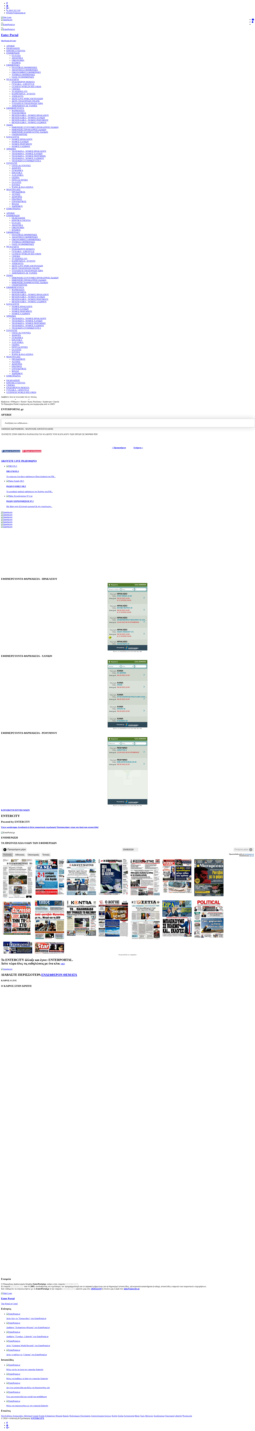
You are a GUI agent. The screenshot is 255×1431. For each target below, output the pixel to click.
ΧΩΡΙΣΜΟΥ (17, 206)
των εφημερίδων (132, 954)
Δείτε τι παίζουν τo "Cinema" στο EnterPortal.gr (26, 1354)
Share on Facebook (12, 451)
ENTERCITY (71, 1284)
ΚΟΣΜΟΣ (16, 63)
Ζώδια (120, 1416)
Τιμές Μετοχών (146, 1416)
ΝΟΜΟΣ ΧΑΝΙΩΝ (20, 142)
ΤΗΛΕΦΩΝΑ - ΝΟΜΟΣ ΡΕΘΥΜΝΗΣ (29, 156)
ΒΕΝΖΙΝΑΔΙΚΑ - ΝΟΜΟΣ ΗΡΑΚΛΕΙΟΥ (30, 115)
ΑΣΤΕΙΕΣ (16, 194)
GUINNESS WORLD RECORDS (21, 392)
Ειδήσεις (9, 1416)
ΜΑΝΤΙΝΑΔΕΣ (13, 189)
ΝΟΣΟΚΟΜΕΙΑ (19, 113)
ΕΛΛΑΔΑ (16, 55)
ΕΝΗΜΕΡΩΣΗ (13, 53)
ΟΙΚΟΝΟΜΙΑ (18, 60)
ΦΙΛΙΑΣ (15, 204)
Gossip (35, 1416)
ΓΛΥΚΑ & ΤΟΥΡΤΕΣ (21, 165)
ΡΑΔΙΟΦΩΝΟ (19, 461)
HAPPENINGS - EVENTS (23, 94)
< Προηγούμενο (119, 448)
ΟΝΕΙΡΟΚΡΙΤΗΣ (19, 134)
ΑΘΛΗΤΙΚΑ (17, 58)
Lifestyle (178, 1416)
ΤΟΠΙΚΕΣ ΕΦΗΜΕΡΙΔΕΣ (23, 75)
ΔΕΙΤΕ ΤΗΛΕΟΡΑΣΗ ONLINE (26, 101)
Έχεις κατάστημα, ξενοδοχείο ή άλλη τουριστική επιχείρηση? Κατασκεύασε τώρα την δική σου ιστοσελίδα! (50, 827)
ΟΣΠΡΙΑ (16, 177)
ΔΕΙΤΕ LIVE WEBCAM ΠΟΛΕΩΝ (27, 98)
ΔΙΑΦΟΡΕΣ (17, 197)
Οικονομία (169, 1416)
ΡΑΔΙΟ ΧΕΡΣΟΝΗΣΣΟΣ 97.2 (20, 501)
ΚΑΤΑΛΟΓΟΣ (12, 137)
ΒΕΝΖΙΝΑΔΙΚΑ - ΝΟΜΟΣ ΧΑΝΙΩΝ (28, 118)
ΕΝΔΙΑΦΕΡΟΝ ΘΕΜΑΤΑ (23, 82)
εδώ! (63, 964)
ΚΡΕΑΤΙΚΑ (17, 173)
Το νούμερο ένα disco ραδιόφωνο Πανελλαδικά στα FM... (31, 476)
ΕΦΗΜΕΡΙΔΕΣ (13, 65)
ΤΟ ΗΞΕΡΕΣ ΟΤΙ (19, 91)
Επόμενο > (138, 448)
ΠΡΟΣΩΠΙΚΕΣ (18, 192)
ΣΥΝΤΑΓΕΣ (11, 163)
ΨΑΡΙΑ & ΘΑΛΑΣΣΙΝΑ (22, 187)
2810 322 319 (14, 10)
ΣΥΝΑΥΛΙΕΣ (22, 399)
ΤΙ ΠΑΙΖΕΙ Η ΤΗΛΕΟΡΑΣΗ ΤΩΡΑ (27, 103)
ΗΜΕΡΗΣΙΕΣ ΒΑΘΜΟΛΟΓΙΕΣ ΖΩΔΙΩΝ (30, 132)
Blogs (137, 1416)
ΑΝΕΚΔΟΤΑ (18, 96)
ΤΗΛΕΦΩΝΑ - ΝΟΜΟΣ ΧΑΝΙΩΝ (27, 153)
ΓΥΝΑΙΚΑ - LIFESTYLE (23, 84)
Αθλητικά (28, 1416)
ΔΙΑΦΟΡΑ (16, 168)
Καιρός (66, 1416)
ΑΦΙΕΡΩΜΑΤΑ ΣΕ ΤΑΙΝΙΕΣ (24, 106)
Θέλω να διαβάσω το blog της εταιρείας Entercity (27, 1378)
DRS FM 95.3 (12, 471)
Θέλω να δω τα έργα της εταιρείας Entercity (24, 1369)
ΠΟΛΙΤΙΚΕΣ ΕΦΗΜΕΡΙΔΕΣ (24, 67)
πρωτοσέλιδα (123, 954)
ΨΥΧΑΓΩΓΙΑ (12, 79)
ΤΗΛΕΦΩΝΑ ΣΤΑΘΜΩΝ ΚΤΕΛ (26, 161)
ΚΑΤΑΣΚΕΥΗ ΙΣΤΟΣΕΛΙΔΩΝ (15, 810)
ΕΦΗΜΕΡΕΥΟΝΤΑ (15, 108)
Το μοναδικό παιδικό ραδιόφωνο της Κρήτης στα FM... (29, 491)
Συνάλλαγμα (159, 1416)
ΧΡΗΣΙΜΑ (11, 149)
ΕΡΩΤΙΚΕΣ (17, 199)
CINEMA (16, 89)
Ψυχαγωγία (187, 1416)
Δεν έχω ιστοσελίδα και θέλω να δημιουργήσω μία (28, 1387)
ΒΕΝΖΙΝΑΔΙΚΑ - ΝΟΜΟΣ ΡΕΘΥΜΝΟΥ (30, 120)
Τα (119, 954)
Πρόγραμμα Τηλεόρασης (80, 1416)
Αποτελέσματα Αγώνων (101, 1416)
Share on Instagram (33, 451)
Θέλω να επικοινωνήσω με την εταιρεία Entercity (27, 1406)
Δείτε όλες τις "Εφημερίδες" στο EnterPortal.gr (26, 1318)
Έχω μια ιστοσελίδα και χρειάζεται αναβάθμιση (26, 1397)
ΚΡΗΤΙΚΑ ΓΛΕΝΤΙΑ (15, 51)
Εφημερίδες (18, 1416)
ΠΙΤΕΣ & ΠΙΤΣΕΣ (20, 180)
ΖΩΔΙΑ (9, 125)
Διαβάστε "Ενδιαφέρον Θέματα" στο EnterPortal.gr (28, 1327)
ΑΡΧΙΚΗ (10, 46)
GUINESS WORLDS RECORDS (26, 86)
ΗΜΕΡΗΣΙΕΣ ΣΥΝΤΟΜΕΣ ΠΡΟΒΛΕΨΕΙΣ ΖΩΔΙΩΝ (35, 127)
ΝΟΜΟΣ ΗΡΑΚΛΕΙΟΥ (22, 139)
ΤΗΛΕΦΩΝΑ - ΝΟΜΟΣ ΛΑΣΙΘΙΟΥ (28, 158)
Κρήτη (114, 1416)
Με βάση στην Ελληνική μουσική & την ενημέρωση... (29, 506)
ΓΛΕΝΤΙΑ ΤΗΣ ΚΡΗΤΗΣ (41, 399)
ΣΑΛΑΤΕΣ (16, 182)
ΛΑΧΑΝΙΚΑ (18, 175)
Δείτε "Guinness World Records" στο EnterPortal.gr (28, 1345)
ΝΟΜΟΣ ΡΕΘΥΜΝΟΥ (22, 144)
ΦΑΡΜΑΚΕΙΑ (18, 110)
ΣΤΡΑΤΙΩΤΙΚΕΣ (19, 201)
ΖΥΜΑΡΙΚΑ (17, 170)
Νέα (3, 1416)
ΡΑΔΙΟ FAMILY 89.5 (16, 486)
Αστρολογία (129, 1416)
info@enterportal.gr (17, 13)
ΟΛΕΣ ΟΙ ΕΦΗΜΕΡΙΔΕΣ (23, 77)
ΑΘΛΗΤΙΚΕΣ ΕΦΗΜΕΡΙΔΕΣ (25, 70)
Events (41, 1416)
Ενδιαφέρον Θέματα (53, 1416)
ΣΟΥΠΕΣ (16, 185)
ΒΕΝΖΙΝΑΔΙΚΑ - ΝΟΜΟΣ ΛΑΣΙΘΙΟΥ (29, 122)
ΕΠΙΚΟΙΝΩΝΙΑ (13, 209)
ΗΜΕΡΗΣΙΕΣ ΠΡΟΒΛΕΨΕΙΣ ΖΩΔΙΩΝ (29, 130)
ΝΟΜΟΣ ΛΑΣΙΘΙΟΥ (21, 146)
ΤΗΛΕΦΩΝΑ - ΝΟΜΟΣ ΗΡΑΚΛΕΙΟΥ (29, 151)
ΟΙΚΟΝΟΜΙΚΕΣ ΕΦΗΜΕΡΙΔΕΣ (26, 72)
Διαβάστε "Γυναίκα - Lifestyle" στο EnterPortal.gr (27, 1336)
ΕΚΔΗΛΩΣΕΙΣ (13, 48)
